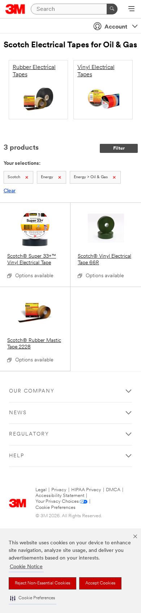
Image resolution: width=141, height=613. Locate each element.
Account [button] (116, 27)
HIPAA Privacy (86, 490)
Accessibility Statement (59, 495)
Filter (119, 148)
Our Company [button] (32, 391)
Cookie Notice (26, 567)
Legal (41, 490)
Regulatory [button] (29, 434)
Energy (47, 177)
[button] (32, 598)
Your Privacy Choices (57, 501)
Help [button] (16, 456)
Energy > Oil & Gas (91, 177)
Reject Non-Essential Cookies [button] (42, 583)
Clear (10, 191)
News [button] (18, 413)
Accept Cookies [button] (100, 583)
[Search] (112, 9)
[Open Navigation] (131, 9)
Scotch (14, 177)
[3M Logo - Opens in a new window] (15, 9)
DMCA (113, 490)
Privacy (59, 490)
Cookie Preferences (55, 507)
